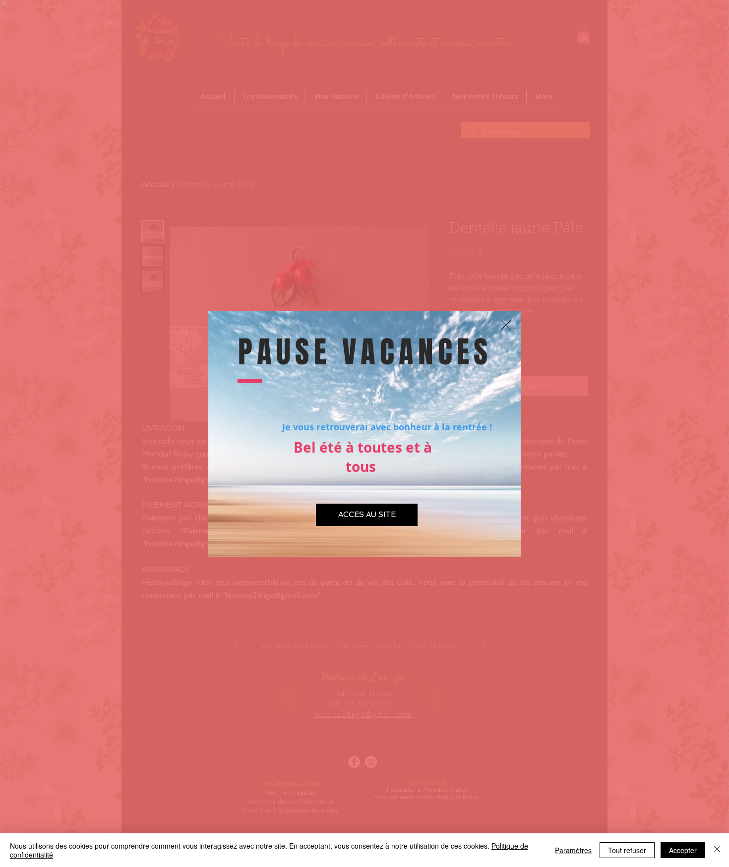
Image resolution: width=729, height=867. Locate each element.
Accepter (683, 850)
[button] (506, 325)
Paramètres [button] (573, 850)
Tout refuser (627, 850)
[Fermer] (717, 850)
